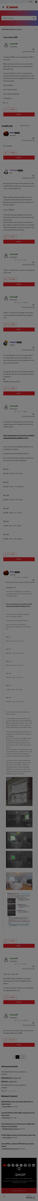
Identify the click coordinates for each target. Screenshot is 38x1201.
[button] (35, 3)
